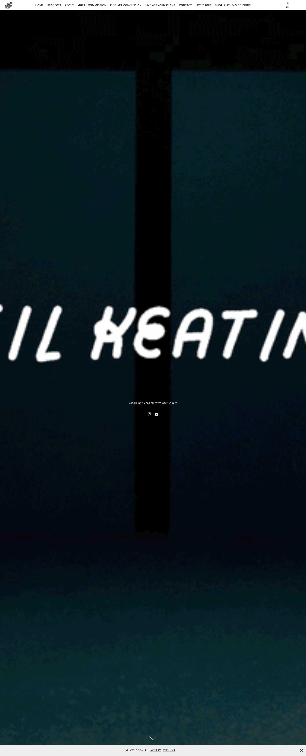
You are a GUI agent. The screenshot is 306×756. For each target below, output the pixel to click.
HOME (39, 5)
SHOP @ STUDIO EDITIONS (233, 5)
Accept (155, 750)
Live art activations (160, 5)
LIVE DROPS (203, 5)
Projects (54, 5)
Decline (169, 750)
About (69, 5)
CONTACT (185, 5)
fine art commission (126, 5)
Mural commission (91, 5)
